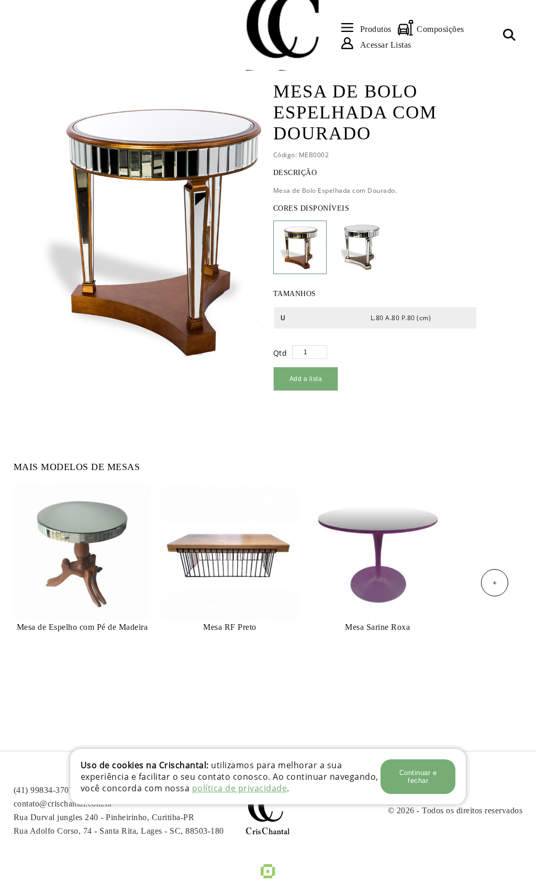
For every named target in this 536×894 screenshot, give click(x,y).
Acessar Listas (385, 44)
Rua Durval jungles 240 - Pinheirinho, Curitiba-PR (104, 817)
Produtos (376, 29)
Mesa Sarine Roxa (377, 627)
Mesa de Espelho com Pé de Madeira (82, 627)
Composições (440, 29)
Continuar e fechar (418, 776)
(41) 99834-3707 (44, 790)
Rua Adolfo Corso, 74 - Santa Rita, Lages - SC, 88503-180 (119, 830)
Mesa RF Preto (229, 627)
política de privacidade (239, 788)
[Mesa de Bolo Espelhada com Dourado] (137, 225)
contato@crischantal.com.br (63, 803)
